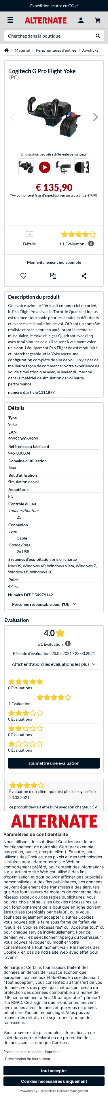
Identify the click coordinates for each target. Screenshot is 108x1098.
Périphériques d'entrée (56, 50)
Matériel (22, 50)
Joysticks (90, 50)
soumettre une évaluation (54, 763)
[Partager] (84, 276)
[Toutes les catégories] (10, 20)
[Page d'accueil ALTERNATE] (46, 19)
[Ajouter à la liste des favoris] (23, 276)
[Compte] (81, 20)
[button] (12, 117)
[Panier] (98, 20)
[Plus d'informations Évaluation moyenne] (91, 244)
